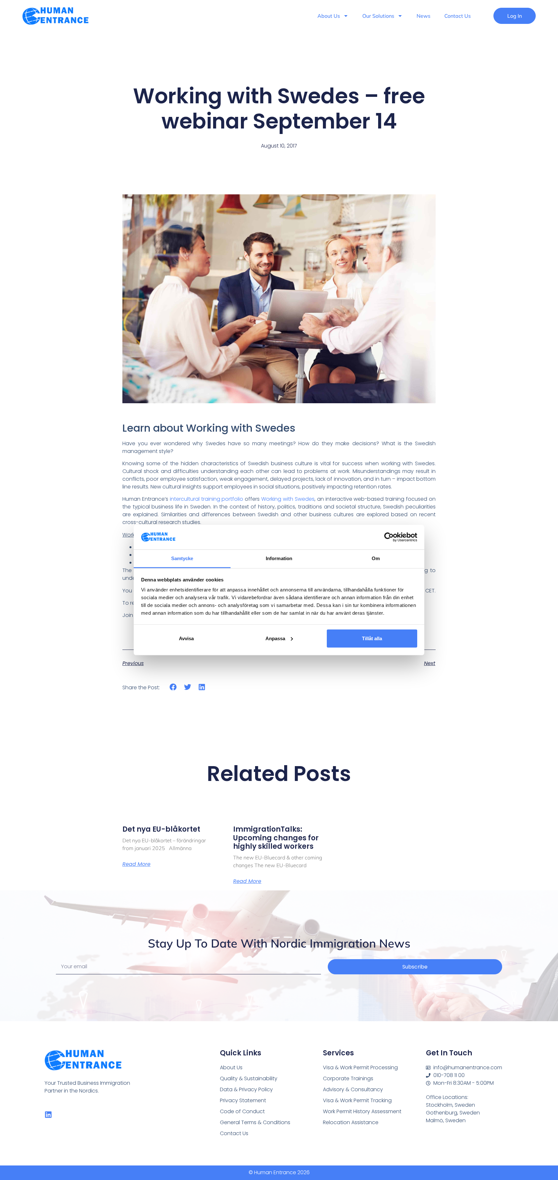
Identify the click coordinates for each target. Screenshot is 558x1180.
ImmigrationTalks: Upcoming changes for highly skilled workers (276, 837)
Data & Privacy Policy (246, 1089)
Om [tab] (376, 558)
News (423, 16)
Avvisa (186, 638)
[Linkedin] (48, 1114)
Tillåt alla (372, 638)
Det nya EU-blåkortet (161, 829)
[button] (173, 687)
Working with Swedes (288, 499)
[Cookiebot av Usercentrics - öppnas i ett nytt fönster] (389, 537)
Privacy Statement (243, 1100)
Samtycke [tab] (182, 558)
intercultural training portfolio (206, 499)
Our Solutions (378, 16)
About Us (328, 16)
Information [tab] (279, 558)
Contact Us (457, 16)
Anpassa (275, 638)
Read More (136, 864)
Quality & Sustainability (248, 1078)
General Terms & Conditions (255, 1122)
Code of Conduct (242, 1111)
